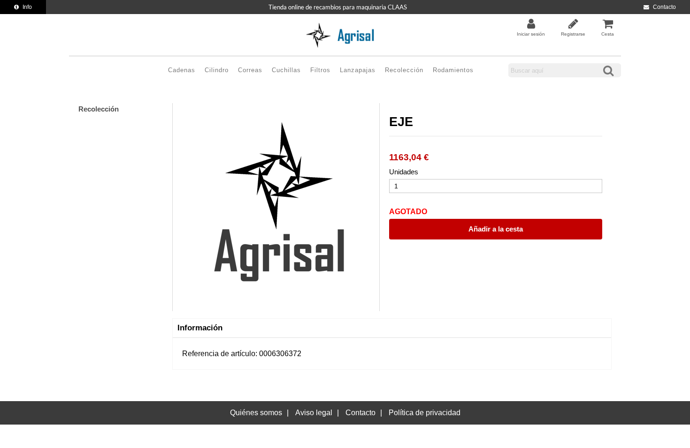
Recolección (404, 70)
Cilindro (217, 70)
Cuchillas (286, 70)
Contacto (664, 7)
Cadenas (181, 70)
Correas (250, 70)
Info (27, 7)
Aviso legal (313, 413)
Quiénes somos (256, 413)
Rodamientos (453, 70)
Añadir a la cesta (495, 229)
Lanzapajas (358, 70)
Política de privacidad (424, 413)
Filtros (320, 70)
